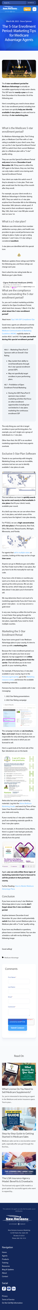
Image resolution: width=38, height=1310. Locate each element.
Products (5, 1259)
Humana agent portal (10, 677)
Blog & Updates (8, 1269)
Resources (6, 1266)
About (4, 1273)
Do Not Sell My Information (12, 1303)
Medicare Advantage (11, 958)
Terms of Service (8, 1299)
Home (4, 1252)
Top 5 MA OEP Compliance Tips (22, 319)
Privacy (4, 1296)
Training (5, 1263)
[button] (34, 9)
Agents (4, 1256)
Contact (5, 1276)
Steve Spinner (26, 21)
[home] (11, 9)
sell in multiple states (22, 552)
